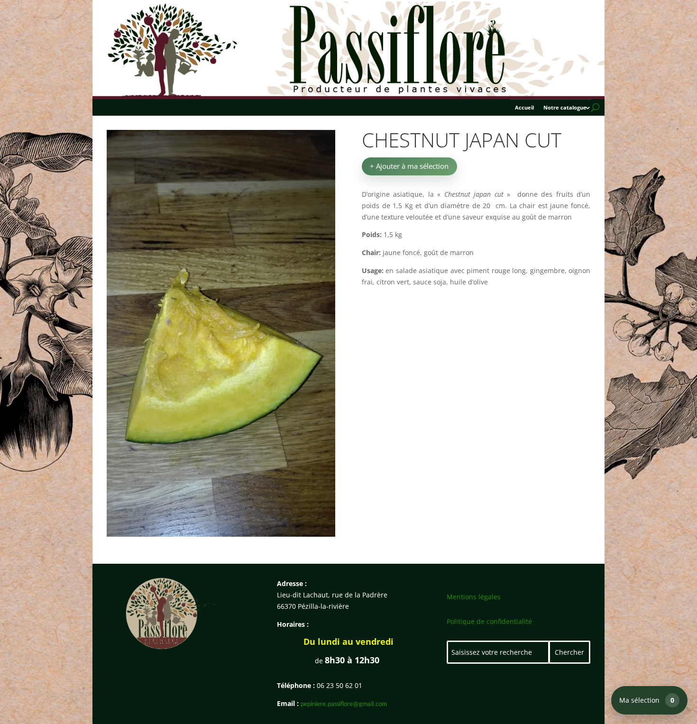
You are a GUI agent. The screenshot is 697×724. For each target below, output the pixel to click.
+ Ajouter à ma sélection (409, 166)
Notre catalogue (565, 107)
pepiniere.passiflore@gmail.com (344, 704)
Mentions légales (474, 596)
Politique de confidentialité (489, 621)
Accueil (524, 107)
